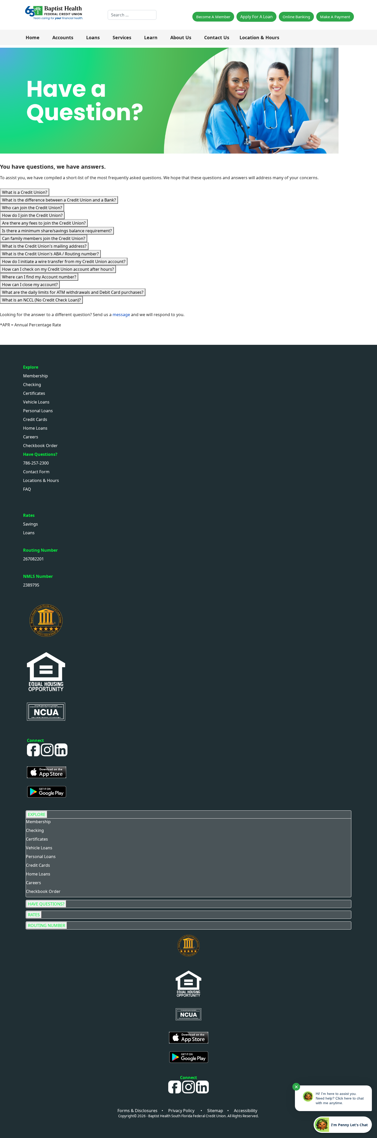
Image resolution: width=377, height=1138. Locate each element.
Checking (32, 384)
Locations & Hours (41, 480)
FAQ (27, 489)
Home (32, 37)
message (122, 314)
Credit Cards (35, 419)
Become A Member (213, 16)
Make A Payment (335, 16)
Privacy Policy (183, 1110)
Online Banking (296, 16)
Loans (29, 533)
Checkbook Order (40, 445)
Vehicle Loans (36, 402)
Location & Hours (259, 37)
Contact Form (36, 472)
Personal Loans (38, 411)
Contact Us (216, 37)
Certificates (34, 393)
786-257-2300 (36, 463)
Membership (35, 376)
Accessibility (245, 1110)
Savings (30, 524)
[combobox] (132, 15)
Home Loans (35, 428)
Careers (30, 437)
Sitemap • (220, 1110)
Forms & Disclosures (137, 1110)
